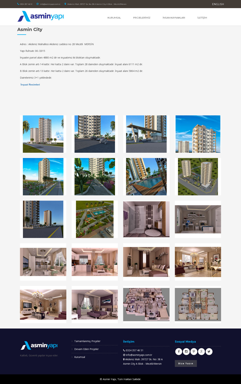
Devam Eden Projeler (86, 349)
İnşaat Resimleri (30, 84)
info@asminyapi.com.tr (50, 4)
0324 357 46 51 (26, 4)
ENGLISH (218, 4)
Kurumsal (79, 357)
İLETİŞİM (202, 17)
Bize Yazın (185, 363)
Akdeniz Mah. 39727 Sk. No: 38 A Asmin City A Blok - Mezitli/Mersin (96, 4)
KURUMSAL (114, 17)
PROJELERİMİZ (141, 17)
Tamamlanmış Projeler (87, 341)
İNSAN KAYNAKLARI (174, 17)
